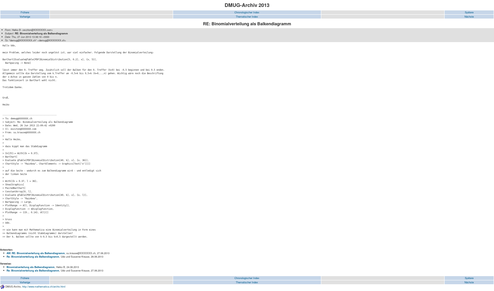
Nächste (469, 16)
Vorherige (25, 16)
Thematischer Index (247, 16)
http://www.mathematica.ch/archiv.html (43, 286)
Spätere (469, 12)
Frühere (25, 12)
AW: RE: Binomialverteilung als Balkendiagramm (36, 253)
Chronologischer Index (246, 12)
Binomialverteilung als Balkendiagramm (31, 267)
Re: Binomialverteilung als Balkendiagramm (33, 256)
